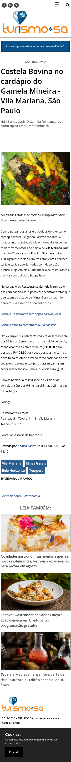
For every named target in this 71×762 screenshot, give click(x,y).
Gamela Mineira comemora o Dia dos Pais (28, 325)
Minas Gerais (36, 463)
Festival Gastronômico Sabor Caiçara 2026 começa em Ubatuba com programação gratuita (32, 620)
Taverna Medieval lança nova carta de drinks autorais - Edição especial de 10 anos (32, 679)
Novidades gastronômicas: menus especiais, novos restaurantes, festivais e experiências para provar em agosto (35, 561)
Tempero (36, 470)
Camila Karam (27, 446)
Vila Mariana (11, 463)
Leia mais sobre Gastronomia (20, 496)
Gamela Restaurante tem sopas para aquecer (31, 314)
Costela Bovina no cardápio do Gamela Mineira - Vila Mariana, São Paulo (32, 90)
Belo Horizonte (13, 470)
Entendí (13, 752)
